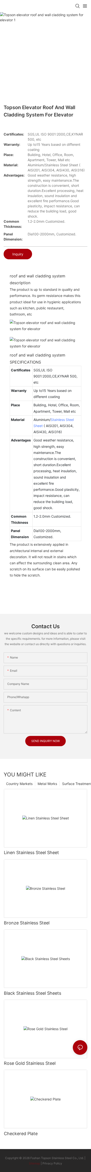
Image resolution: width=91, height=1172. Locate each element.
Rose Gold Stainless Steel (30, 1063)
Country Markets (19, 784)
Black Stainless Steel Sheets (32, 993)
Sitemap (34, 1163)
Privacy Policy (52, 1163)
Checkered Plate (21, 1133)
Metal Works (47, 784)
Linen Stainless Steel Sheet (31, 852)
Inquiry (17, 254)
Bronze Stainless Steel (27, 922)
